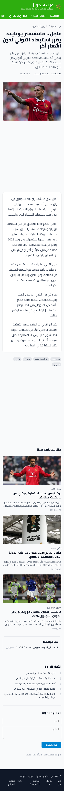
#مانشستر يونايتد (41, 359)
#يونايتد (27, 359)
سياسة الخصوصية (35, 782)
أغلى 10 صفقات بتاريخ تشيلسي (40, 673)
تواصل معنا (49, 782)
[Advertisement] (32, 156)
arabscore (56, 73)
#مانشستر (56, 359)
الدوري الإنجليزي (18, 16)
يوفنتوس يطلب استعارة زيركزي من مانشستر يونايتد (37, 495)
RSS (20, 781)
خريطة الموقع (11, 782)
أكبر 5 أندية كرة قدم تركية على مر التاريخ (35, 678)
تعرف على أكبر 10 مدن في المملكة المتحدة (37, 647)
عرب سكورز (56, 26)
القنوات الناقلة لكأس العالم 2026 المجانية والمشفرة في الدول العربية (29, 696)
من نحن (59, 782)
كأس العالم (56, 548)
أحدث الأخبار (38, 16)
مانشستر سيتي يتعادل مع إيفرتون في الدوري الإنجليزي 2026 (36, 614)
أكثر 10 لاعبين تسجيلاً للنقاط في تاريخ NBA (35, 683)
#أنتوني (57, 364)
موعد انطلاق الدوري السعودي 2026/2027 (34, 688)
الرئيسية (54, 16)
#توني (17, 359)
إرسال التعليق (51, 745)
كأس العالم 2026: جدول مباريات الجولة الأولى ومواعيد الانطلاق (35, 554)
